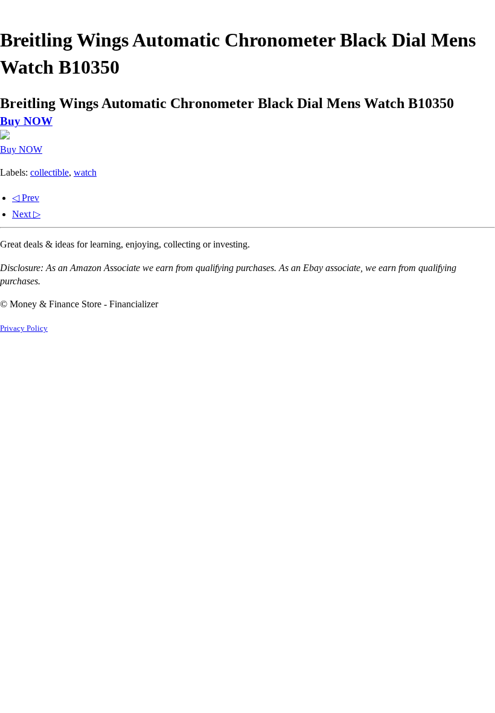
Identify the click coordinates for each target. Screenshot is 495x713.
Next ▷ (26, 214)
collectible (49, 172)
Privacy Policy (24, 328)
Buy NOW (26, 121)
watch (85, 172)
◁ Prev (25, 198)
